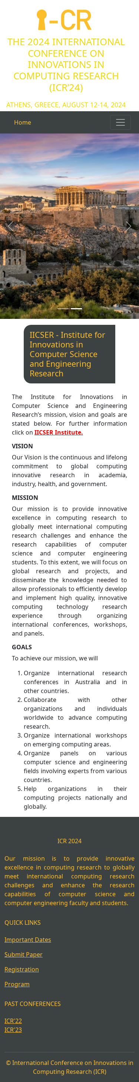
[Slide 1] (63, 308)
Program (17, 984)
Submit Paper (23, 954)
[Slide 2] (76, 308)
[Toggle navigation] (120, 122)
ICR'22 (13, 1021)
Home (22, 122)
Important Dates (27, 940)
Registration (21, 969)
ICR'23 (13, 1030)
